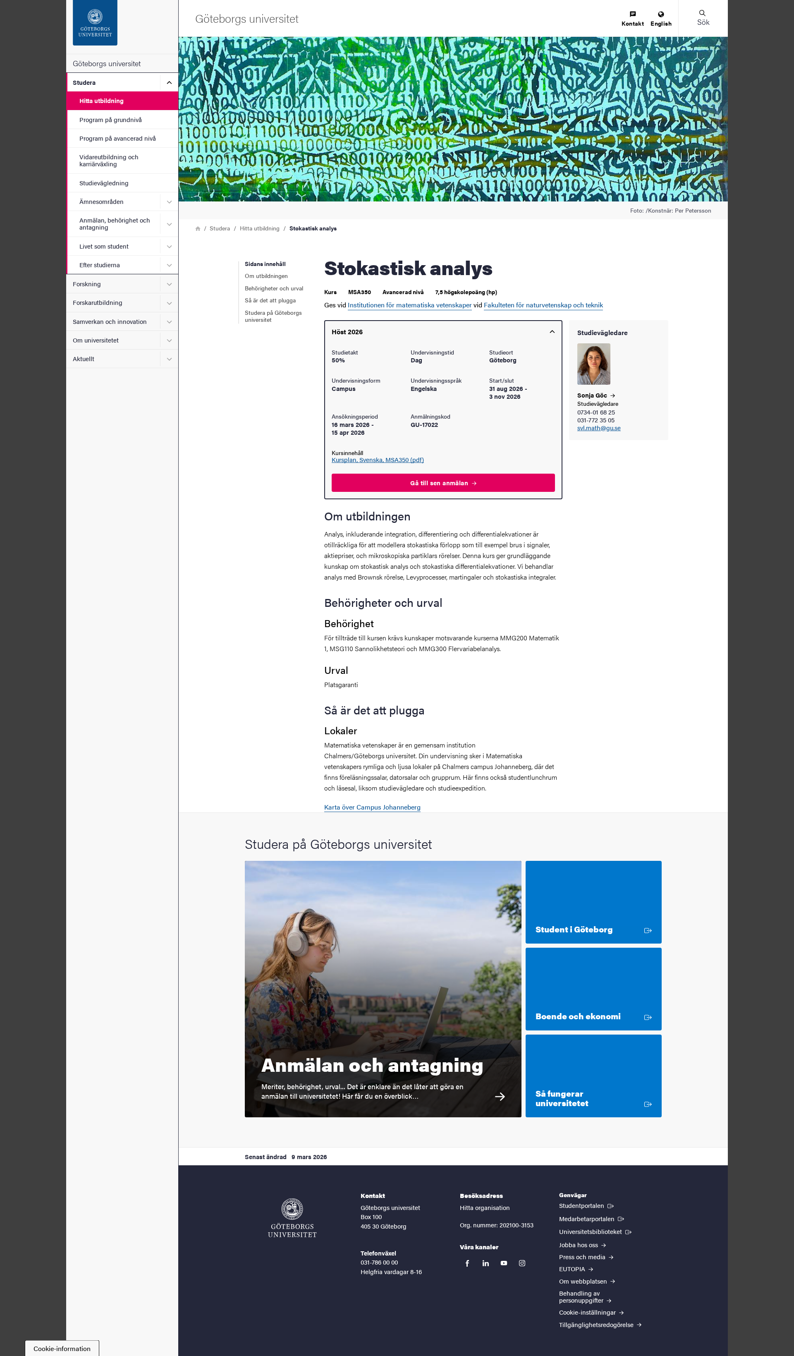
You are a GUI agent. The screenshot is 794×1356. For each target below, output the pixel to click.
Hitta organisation (485, 1207)
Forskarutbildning (97, 302)
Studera (84, 82)
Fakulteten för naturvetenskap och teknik (543, 304)
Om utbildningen (266, 275)
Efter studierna (99, 264)
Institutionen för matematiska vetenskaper (410, 304)
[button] (703, 18)
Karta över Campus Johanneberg (372, 807)
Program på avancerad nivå (117, 138)
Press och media (583, 1256)
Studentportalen (587, 1205)
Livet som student (104, 246)
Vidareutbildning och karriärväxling (109, 160)
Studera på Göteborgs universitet (273, 316)
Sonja (593, 394)
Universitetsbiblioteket (596, 1231)
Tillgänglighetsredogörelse (597, 1324)
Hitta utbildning (101, 100)
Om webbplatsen (584, 1281)
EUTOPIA (573, 1268)
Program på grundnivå (110, 119)
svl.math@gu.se (599, 428)
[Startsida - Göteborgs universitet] (122, 27)
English (661, 23)
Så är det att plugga (270, 300)
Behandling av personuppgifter (582, 1296)
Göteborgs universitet (107, 63)
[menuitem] (632, 19)
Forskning (87, 283)
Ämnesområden (101, 201)
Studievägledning (104, 182)
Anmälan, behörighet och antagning (114, 223)
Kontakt (633, 23)
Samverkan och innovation (110, 321)
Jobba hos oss (579, 1244)
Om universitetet (96, 339)
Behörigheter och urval (274, 288)
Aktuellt (83, 358)
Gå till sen (440, 482)
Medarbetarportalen (592, 1218)
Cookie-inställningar (588, 1312)
